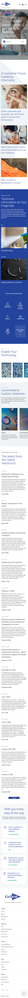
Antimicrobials (20, 318)
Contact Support (4, 977)
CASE (2, 926)
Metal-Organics (4, 916)
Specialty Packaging (12, 880)
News (2, 964)
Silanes (2, 911)
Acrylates (3, 919)
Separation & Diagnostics (6, 929)
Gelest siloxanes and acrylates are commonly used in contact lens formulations (12, 115)
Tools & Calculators (12, 864)
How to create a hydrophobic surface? (11, 181)
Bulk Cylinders (4, 979)
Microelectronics (4, 936)
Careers (2, 967)
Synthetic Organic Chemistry (20, 307)
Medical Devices (4, 931)
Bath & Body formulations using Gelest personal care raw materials (13, 150)
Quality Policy (4, 969)
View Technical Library (20, 330)
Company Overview (5, 961)
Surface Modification (7, 306)
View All (14, 797)
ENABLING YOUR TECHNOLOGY (8, 13)
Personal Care (7, 333)
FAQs (9, 849)
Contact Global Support (13, 834)
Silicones (7, 318)
